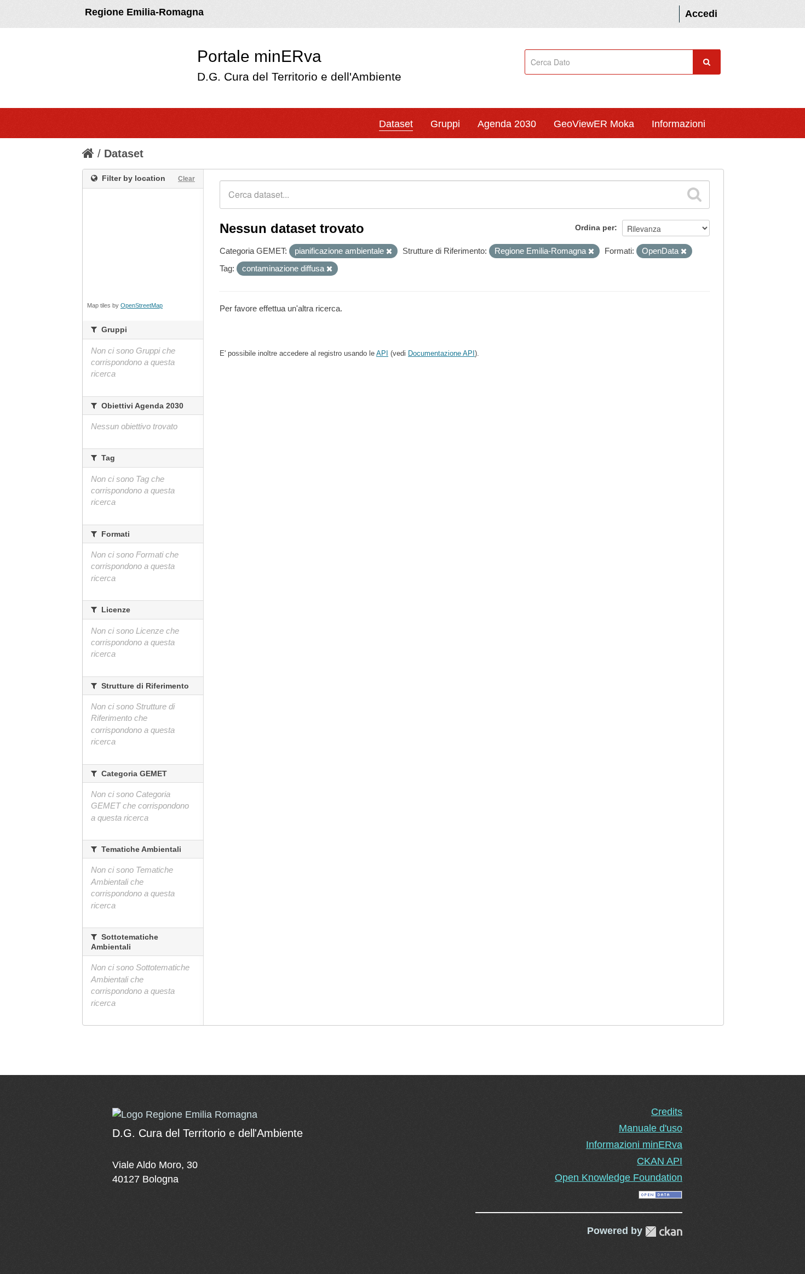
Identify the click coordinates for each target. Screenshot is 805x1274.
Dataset (396, 123)
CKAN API (659, 1161)
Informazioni (678, 123)
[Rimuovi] (389, 251)
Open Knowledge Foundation (618, 1177)
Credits (666, 1111)
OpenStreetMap (141, 305)
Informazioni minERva (634, 1144)
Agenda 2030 (507, 123)
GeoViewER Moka (594, 123)
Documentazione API (441, 353)
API (382, 353)
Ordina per (594, 227)
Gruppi (445, 123)
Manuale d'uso (650, 1128)
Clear (186, 179)
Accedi (701, 13)
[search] (694, 194)
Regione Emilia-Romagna (144, 12)
